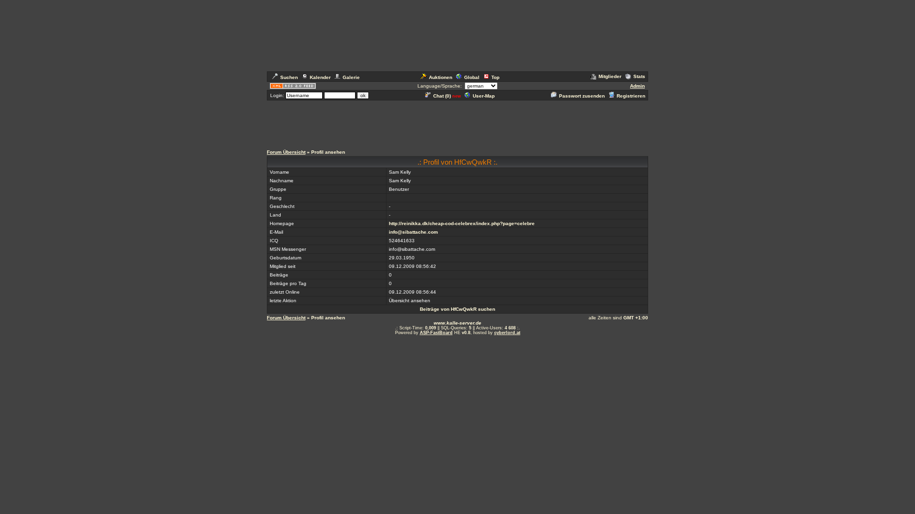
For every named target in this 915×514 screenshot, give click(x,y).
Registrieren (631, 96)
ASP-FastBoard (436, 332)
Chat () (442, 96)
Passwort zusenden (582, 96)
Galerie (351, 77)
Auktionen (440, 77)
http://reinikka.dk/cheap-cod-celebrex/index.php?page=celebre (462, 223)
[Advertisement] (457, 122)
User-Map (484, 96)
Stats (639, 76)
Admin (637, 86)
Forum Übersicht (286, 152)
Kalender (320, 77)
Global (471, 77)
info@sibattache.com (413, 232)
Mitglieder (610, 76)
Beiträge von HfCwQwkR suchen (457, 309)
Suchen (289, 77)
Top (495, 77)
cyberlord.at (507, 332)
